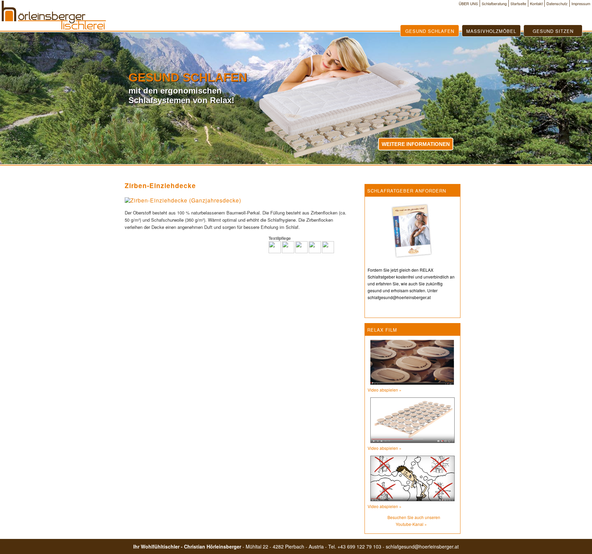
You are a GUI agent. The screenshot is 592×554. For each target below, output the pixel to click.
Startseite (518, 3)
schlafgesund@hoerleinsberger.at (422, 546)
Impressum (580, 3)
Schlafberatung (494, 3)
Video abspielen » (385, 390)
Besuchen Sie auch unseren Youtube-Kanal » (413, 520)
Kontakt (536, 3)
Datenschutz (557, 3)
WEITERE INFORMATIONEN (416, 144)
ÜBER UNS (468, 3)
